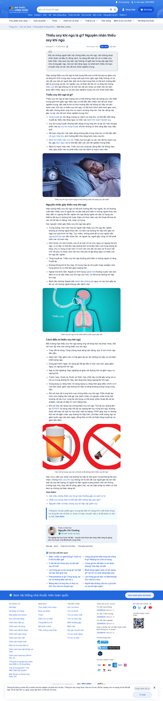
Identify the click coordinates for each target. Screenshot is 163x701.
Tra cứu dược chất (74, 615)
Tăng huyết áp (55, 117)
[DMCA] (109, 647)
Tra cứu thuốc (73, 611)
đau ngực (60, 143)
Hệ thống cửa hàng (16, 611)
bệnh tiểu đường (82, 281)
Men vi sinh (97, 15)
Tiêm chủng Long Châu (47, 630)
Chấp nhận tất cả (142, 689)
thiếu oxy (50, 87)
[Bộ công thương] (102, 642)
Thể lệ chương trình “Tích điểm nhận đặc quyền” (19, 669)
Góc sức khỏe (25, 27)
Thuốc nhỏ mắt (74, 15)
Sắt (50, 15)
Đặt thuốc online (44, 626)
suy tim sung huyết (69, 126)
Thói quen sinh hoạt (85, 546)
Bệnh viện (71, 626)
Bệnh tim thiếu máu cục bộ (61, 140)
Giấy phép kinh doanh (18, 615)
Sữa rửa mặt (86, 15)
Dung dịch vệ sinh (111, 15)
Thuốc (40, 615)
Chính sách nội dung (17, 626)
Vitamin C (123, 15)
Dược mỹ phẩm (44, 611)
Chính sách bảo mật (17, 638)
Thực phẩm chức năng (47, 607)
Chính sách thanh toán (18, 642)
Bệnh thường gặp (74, 622)
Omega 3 (37, 15)
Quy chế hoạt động (16, 619)
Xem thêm (59, 516)
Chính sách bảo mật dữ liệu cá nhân (21, 650)
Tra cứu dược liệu (74, 619)
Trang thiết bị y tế (45, 622)
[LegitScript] (109, 653)
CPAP (55, 408)
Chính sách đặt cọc (16, 622)
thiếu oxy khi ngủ (66, 479)
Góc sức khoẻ (73, 607)
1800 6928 (149, 2)
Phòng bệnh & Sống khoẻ (44, 27)
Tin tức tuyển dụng (75, 634)
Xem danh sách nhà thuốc (139, 595)
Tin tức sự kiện (73, 638)
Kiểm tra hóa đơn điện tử (18, 645)
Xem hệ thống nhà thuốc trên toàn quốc (41, 595)
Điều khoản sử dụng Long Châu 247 (19, 675)
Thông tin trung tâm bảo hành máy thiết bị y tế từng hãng (21, 663)
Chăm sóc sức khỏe (68, 546)
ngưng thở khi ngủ (57, 236)
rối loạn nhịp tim (56, 136)
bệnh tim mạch (94, 120)
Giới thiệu (12, 607)
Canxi (30, 15)
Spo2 (56, 546)
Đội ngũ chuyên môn (75, 630)
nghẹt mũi (90, 272)
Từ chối (142, 695)
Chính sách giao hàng (17, 634)
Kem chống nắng (59, 15)
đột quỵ (107, 120)
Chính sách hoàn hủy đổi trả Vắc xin (20, 656)
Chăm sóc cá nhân (45, 619)
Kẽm (45, 15)
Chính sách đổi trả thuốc (18, 630)
